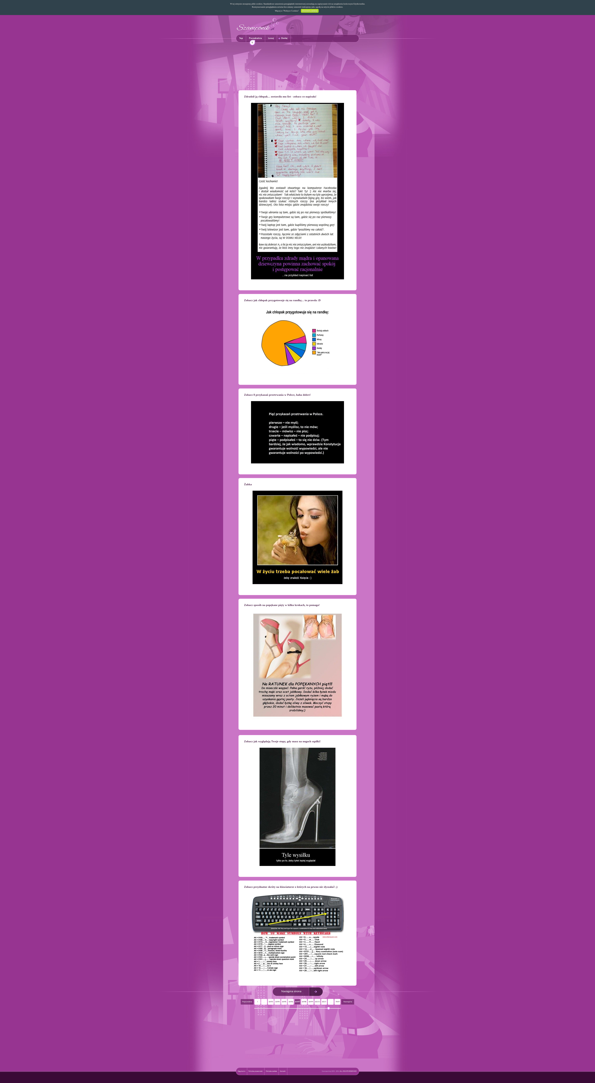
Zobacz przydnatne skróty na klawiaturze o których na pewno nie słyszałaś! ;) (290, 886)
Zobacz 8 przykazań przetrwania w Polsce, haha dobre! (277, 394)
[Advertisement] (297, 66)
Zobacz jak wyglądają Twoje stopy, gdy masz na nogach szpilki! (282, 741)
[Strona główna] (258, 32)
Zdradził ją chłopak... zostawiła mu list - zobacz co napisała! (280, 96)
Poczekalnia (255, 39)
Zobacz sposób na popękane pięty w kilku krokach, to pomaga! (282, 605)
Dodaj (284, 38)
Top (241, 38)
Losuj (271, 38)
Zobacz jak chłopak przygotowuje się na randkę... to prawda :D (282, 300)
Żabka (248, 484)
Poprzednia (247, 1002)
